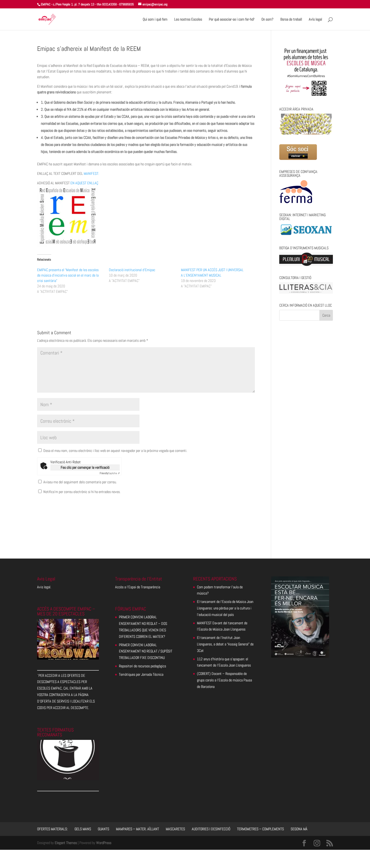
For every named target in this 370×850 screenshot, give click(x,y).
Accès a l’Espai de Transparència (137, 587)
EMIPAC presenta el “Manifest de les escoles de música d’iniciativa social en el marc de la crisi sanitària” (68, 275)
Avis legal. (44, 587)
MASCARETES (175, 828)
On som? (267, 19)
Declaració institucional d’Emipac (132, 269)
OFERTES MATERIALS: (52, 828)
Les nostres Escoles (188, 19)
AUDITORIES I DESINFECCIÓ (211, 828)
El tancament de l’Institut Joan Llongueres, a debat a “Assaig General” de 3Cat (225, 644)
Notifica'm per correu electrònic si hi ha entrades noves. (82, 491)
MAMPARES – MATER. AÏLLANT (137, 828)
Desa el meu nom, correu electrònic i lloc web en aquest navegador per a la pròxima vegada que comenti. (115, 450)
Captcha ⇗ (110, 473)
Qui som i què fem (155, 19)
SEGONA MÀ (299, 828)
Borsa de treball (291, 19)
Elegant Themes (66, 842)
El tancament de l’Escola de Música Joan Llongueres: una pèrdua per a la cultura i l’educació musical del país (225, 608)
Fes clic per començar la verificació (85, 467)
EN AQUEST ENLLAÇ (84, 182)
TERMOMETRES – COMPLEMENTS (260, 828)
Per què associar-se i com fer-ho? (232, 19)
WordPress (103, 842)
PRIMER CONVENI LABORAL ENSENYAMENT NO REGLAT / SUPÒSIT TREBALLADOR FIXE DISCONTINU (145, 651)
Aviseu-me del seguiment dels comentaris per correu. (80, 482)
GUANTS (103, 828)
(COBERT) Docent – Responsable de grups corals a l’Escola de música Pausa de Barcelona (224, 680)
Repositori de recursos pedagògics (142, 666)
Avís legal (315, 19)
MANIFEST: (91, 173)
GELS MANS (82, 828)
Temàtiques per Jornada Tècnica (141, 674)
